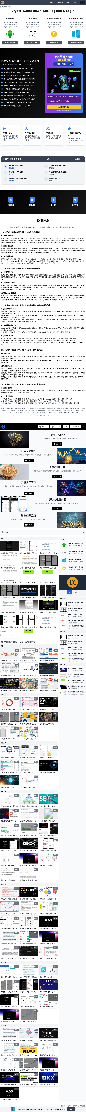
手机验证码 (81, 611)
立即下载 (57, 444)
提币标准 (75, 605)
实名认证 (81, 628)
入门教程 (74, 677)
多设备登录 (75, 682)
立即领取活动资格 (63, 107)
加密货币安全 (76, 694)
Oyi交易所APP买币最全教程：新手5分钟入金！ (18, 89)
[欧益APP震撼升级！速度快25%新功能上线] (63, 621)
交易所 (78, 677)
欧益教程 (70, 628)
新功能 (80, 622)
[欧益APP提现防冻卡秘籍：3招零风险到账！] (63, 670)
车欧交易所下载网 (6, 7)
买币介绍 (60, 2)
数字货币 (75, 671)
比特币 (70, 677)
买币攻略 (75, 688)
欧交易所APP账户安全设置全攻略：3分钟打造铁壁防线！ (21, 96)
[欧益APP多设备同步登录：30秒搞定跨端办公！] (63, 681)
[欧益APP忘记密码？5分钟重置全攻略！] (63, 610)
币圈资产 (52, 2)
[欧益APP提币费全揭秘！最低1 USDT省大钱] (63, 604)
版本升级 (75, 622)
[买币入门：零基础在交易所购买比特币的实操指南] (63, 675)
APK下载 (75, 616)
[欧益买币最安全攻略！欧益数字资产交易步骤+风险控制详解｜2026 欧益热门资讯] (63, 693)
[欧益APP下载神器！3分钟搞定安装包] (63, 615)
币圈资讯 (68, 2)
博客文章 (76, 2)
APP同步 (70, 682)
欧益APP (70, 605)
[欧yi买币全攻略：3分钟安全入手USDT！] (63, 687)
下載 (83, 2)
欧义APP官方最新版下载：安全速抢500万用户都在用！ (20, 99)
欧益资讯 (71, 694)
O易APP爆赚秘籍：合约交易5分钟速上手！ (17, 92)
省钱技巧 (81, 605)
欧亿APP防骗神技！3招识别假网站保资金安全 (17, 102)
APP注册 (75, 628)
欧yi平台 (80, 688)
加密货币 (71, 688)
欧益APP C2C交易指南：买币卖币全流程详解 (17, 106)
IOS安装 (80, 616)
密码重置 (75, 611)
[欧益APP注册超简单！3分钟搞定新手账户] (63, 627)
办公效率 (81, 682)
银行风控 (80, 671)
